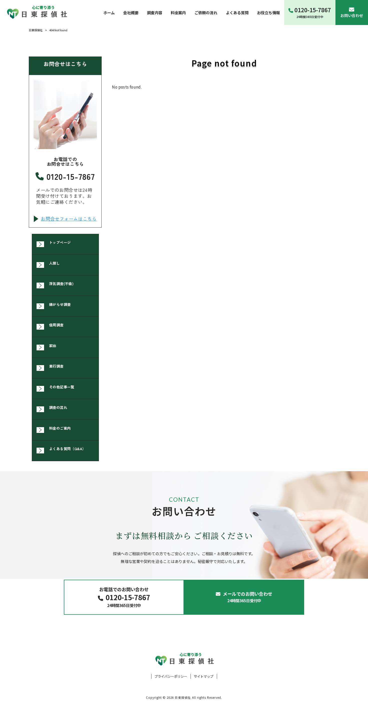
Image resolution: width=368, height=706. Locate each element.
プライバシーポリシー (170, 676)
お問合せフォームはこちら (69, 219)
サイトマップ (203, 676)
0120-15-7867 (71, 176)
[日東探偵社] (36, 12)
